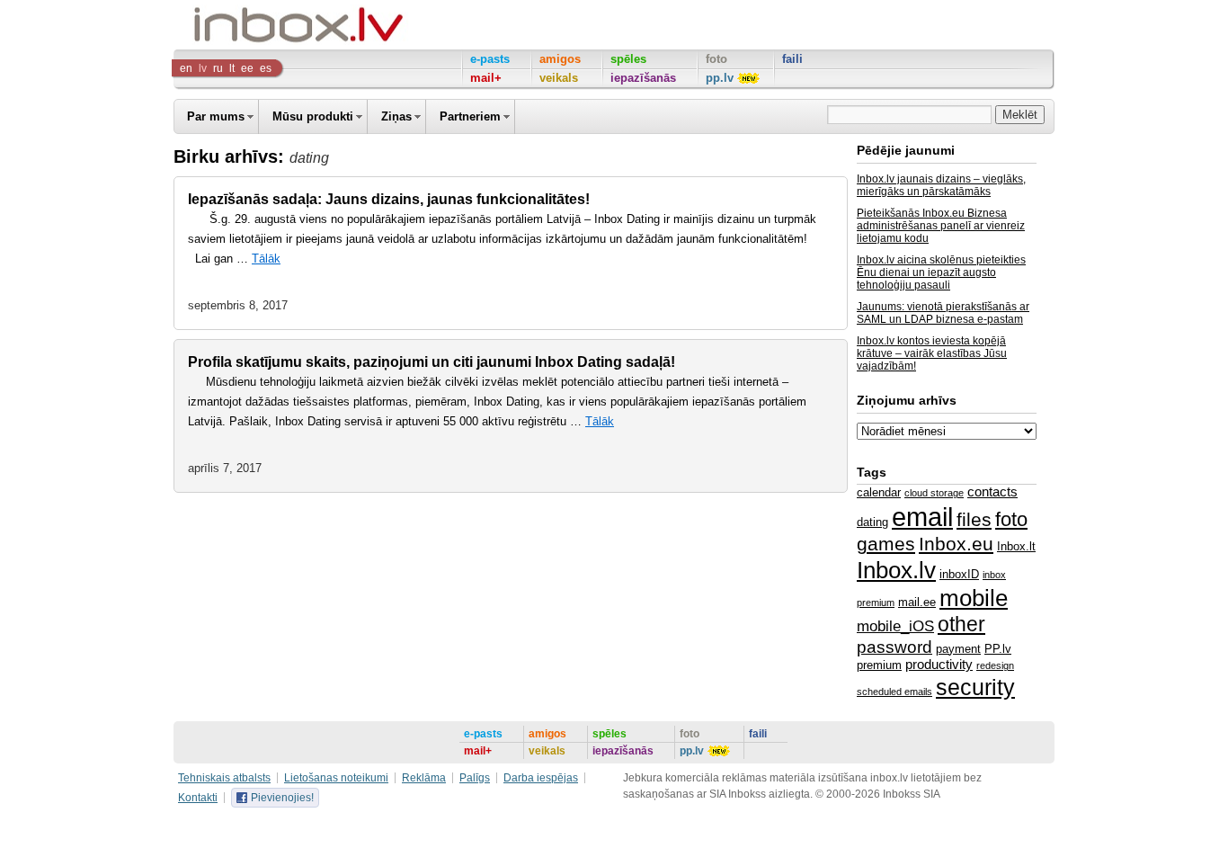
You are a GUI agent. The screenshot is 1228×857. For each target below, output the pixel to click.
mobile (973, 598)
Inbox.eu (956, 544)
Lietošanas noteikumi (336, 778)
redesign (995, 665)
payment (958, 649)
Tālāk (266, 258)
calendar (879, 492)
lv (203, 68)
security (975, 687)
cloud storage (934, 492)
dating (872, 522)
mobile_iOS (895, 626)
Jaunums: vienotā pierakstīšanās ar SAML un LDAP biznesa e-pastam (943, 313)
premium (879, 665)
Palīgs (474, 778)
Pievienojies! (282, 797)
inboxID (959, 574)
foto (1011, 519)
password (894, 647)
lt (232, 68)
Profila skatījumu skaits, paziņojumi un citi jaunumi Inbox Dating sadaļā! (431, 362)
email (922, 516)
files (974, 519)
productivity (939, 664)
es (265, 68)
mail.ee (917, 602)
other (961, 624)
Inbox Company (258, 24)
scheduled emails (894, 691)
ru (218, 68)
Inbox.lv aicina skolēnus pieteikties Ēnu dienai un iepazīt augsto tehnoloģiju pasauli (941, 272)
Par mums (216, 116)
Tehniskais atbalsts (224, 778)
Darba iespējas (540, 778)
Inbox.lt (1016, 546)
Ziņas (396, 116)
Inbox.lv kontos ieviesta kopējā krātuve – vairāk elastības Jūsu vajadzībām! (932, 353)
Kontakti (198, 797)
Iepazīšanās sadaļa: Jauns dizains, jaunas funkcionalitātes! (389, 199)
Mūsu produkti (312, 116)
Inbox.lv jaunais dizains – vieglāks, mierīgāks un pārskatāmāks (941, 185)
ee (247, 68)
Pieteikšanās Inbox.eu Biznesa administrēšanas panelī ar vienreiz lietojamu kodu (941, 226)
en (186, 68)
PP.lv (997, 649)
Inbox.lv (896, 570)
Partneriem (470, 116)
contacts (992, 492)
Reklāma (424, 778)
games (886, 543)
